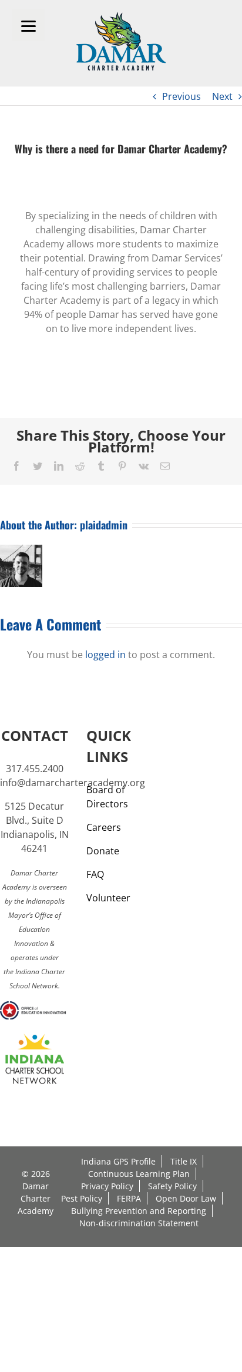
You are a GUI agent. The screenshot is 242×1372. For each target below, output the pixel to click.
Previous (181, 96)
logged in (105, 654)
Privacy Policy (107, 1186)
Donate (102, 850)
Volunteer (108, 897)
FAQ (95, 874)
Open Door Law (186, 1198)
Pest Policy (81, 1198)
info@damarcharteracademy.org (72, 782)
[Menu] (28, 25)
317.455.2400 (34, 768)
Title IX (183, 1161)
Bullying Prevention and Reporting (138, 1210)
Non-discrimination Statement (139, 1223)
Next (222, 96)
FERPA (129, 1198)
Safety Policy (172, 1186)
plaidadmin (103, 524)
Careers (103, 827)
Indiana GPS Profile (118, 1161)
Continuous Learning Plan (139, 1173)
